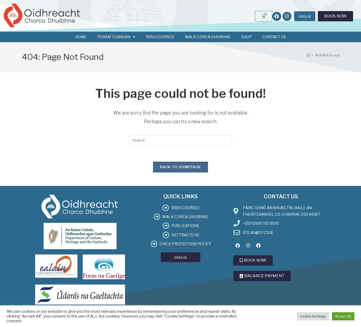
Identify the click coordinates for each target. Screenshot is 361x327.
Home (80, 37)
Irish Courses (160, 37)
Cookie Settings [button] (313, 316)
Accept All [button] (343, 316)
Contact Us (274, 37)
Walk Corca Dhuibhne (208, 37)
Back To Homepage (180, 167)
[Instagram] (287, 16)
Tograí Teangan (113, 37)
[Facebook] (276, 16)
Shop (246, 37)
